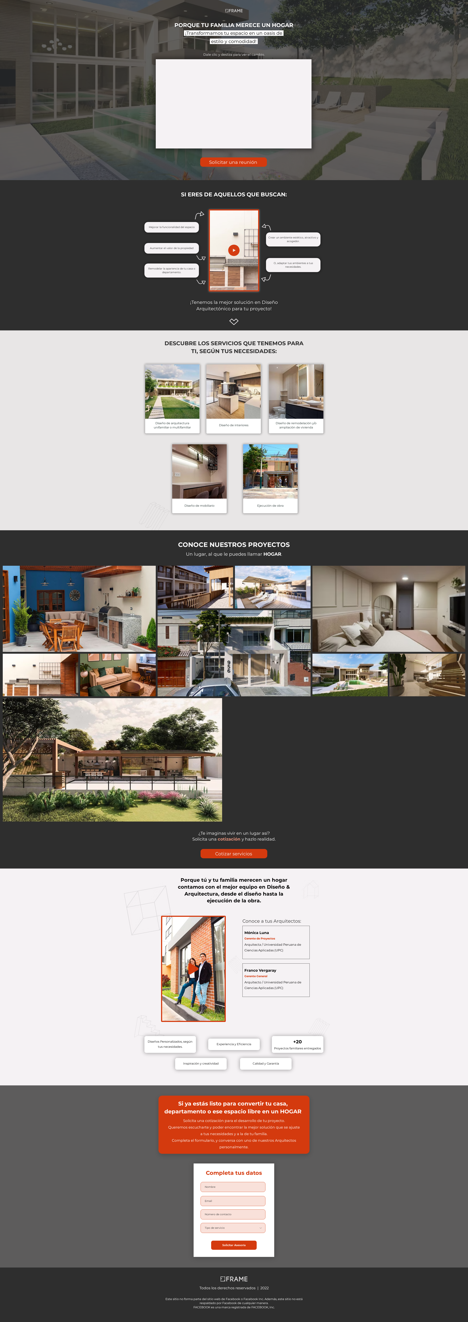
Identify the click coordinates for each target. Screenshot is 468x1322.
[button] (253, 286)
